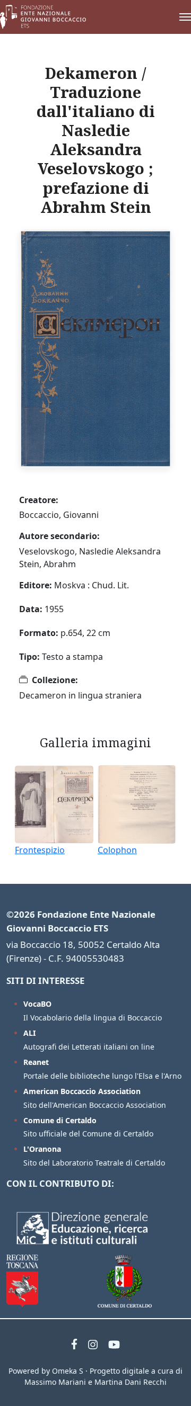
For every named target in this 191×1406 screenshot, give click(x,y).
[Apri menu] (174, 17)
